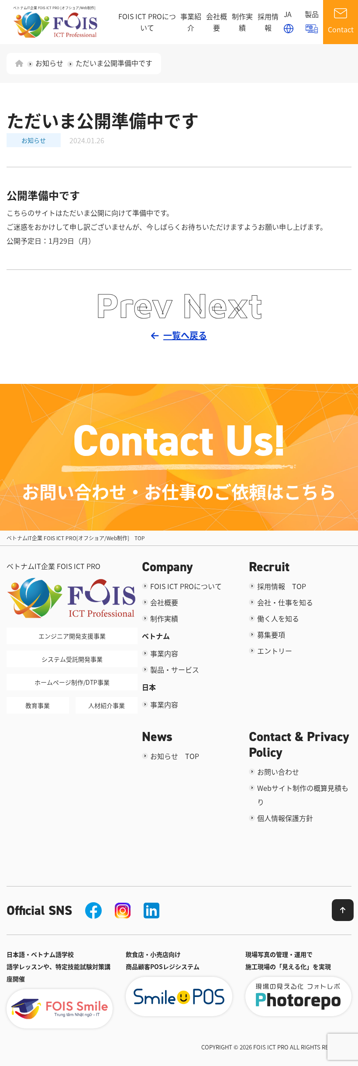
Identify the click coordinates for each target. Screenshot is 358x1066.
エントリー (274, 650)
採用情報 (268, 22)
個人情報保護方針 (285, 818)
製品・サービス (174, 669)
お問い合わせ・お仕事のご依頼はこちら (179, 491)
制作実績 (242, 22)
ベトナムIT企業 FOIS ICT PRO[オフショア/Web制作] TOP (76, 538)
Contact (341, 29)
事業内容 (164, 653)
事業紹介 (190, 22)
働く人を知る (278, 618)
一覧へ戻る (185, 335)
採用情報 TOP (281, 586)
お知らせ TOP (174, 756)
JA (288, 14)
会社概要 (216, 22)
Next (222, 304)
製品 (312, 14)
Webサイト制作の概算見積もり (302, 795)
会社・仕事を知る (285, 602)
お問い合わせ (278, 771)
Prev (134, 304)
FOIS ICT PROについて (147, 22)
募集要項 (271, 634)
